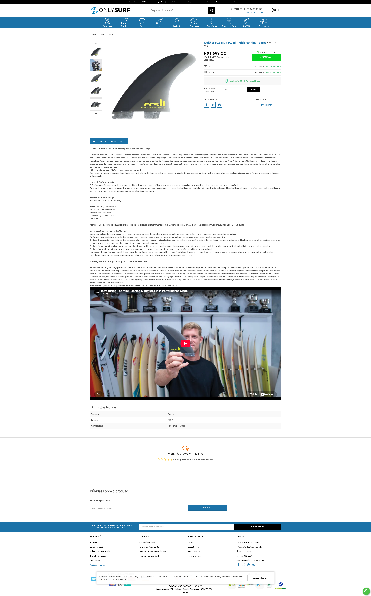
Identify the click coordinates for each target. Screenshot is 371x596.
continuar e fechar (258, 578)
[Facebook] (239, 565)
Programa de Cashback (149, 555)
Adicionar (267, 104)
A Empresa (94, 542)
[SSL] (232, 586)
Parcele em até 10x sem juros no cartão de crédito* (222, 2)
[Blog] (249, 565)
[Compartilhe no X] (213, 105)
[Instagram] (244, 565)
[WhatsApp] (255, 565)
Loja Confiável (96, 546)
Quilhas (122, 231)
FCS (206, 46)
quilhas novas (169, 252)
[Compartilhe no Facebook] (206, 105)
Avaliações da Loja (98, 564)
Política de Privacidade (116, 579)
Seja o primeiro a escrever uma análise (193, 459)
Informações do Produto (109, 141)
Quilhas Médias (97, 249)
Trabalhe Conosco (98, 555)
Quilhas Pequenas (98, 246)
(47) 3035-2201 (245, 551)
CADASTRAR (257, 526)
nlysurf (97, 237)
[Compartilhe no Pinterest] (219, 105)
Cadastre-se (254, 9)
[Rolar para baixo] (96, 113)
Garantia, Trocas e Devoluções (152, 551)
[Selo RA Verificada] (281, 586)
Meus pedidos (194, 551)
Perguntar (207, 507)
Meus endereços (195, 555)
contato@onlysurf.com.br (250, 546)
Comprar (266, 57)
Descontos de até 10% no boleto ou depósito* (146, 2)
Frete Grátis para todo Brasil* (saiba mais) (183, 2)
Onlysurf (96, 255)
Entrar (238, 9)
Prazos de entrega (147, 542)
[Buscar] (211, 10)
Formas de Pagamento (149, 546)
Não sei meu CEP (210, 91)
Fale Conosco (96, 560)
